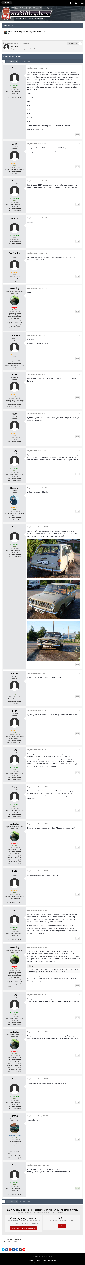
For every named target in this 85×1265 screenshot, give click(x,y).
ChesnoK (14, 487)
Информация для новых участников (25, 31)
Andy (14, 413)
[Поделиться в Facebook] (6, 1249)
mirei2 (14, 673)
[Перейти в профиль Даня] (14, 156)
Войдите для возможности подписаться (18, 43)
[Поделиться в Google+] (10, 1249)
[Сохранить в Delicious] (16, 1249)
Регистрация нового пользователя (23, 1228)
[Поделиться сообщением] (79, 68)
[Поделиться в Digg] (13, 1249)
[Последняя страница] (16, 61)
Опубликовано (37, 68)
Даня (14, 143)
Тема (38, 1260)
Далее (12, 61)
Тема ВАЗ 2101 (39, 1257)
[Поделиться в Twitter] (3, 1249)
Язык (31, 1260)
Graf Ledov (14, 253)
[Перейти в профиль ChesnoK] (14, 500)
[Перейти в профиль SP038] (5, 32)
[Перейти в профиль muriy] (14, 228)
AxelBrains (14, 335)
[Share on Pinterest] (23, 1249)
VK (14, 1147)
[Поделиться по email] (20, 1249)
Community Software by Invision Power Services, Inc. (42, 1263)
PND (14, 374)
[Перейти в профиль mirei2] (14, 686)
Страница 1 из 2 (25, 61)
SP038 (14, 1116)
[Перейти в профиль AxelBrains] (14, 348)
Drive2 (14, 1145)
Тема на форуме (15, 320)
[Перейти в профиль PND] (14, 387)
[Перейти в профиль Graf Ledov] (14, 265)
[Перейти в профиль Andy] (14, 426)
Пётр (23, 49)
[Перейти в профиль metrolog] (14, 300)
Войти (62, 1226)
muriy (14, 218)
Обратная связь (49, 1260)
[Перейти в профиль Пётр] (6, 47)
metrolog (15, 288)
